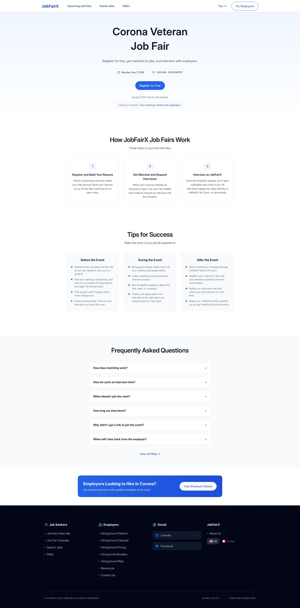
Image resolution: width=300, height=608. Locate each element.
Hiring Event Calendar (115, 540)
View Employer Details (198, 486)
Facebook (167, 546)
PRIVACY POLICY (211, 598)
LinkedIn (166, 535)
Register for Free (150, 85)
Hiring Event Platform (114, 533)
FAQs (50, 554)
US (215, 541)
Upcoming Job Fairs (79, 6)
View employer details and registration (160, 104)
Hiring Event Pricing (113, 547)
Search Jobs (107, 6)
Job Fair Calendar (58, 540)
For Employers (245, 6)
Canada (231, 541)
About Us (215, 533)
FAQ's (126, 6)
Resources (107, 568)
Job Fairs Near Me (58, 533)
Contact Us (108, 575)
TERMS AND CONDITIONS (242, 598)
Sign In (222, 6)
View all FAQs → (150, 454)
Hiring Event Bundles (114, 554)
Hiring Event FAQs (112, 561)
